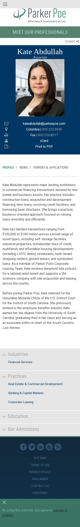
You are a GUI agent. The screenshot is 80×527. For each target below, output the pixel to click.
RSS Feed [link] (57, 446)
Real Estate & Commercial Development (35, 384)
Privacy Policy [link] (40, 472)
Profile (8, 167)
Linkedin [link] (40, 446)
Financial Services (20, 362)
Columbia (33, 129)
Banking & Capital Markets (26, 393)
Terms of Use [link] (40, 465)
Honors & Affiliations (50, 167)
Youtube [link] (49, 446)
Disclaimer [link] (40, 479)
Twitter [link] (31, 446)
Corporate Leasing (20, 402)
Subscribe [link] (40, 493)
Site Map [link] (40, 458)
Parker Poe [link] (40, 15)
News (24, 167)
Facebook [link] (23, 446)
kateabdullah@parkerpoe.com (44, 124)
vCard (44, 141)
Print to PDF (44, 147)
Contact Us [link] (40, 486)
